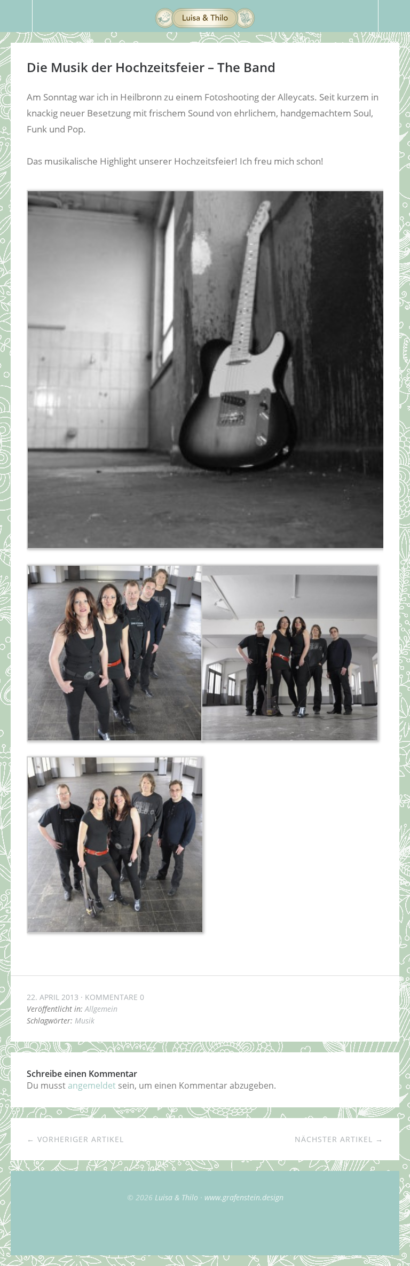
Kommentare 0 (114, 997)
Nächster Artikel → (339, 1139)
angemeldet (92, 1085)
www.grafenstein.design (243, 1197)
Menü (16, 16)
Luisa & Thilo (176, 1197)
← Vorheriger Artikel (75, 1139)
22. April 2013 (52, 997)
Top (205, 1228)
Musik (84, 1020)
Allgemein (101, 1009)
